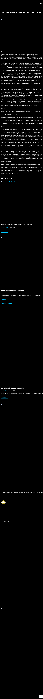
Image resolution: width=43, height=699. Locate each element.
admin (3, 227)
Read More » (4, 234)
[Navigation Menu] (38, 4)
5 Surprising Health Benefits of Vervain (12, 290)
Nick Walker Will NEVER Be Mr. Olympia (12, 388)
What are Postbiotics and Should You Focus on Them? (16, 225)
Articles (6, 227)
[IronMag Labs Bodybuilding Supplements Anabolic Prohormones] (6, 4)
